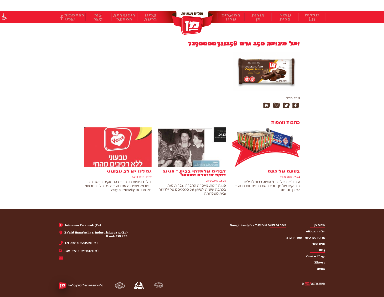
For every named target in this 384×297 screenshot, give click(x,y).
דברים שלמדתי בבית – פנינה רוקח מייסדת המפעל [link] (194, 173)
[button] (4, 17)
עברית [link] (312, 15)
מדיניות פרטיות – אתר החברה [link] (305, 238)
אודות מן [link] (258, 17)
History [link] (319, 262)
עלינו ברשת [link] (150, 17)
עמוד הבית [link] (285, 17)
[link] (192, 23)
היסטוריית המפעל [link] (124, 17)
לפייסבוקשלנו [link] (74, 17)
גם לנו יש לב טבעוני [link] (129, 171)
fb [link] (61, 17)
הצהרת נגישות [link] (315, 231)
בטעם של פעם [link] (284, 171)
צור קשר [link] (98, 17)
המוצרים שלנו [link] (230, 17)
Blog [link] (322, 250)
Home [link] (321, 269)
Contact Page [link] (315, 256)
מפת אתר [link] (318, 244)
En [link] (312, 19)
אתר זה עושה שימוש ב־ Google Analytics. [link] (257, 225)
